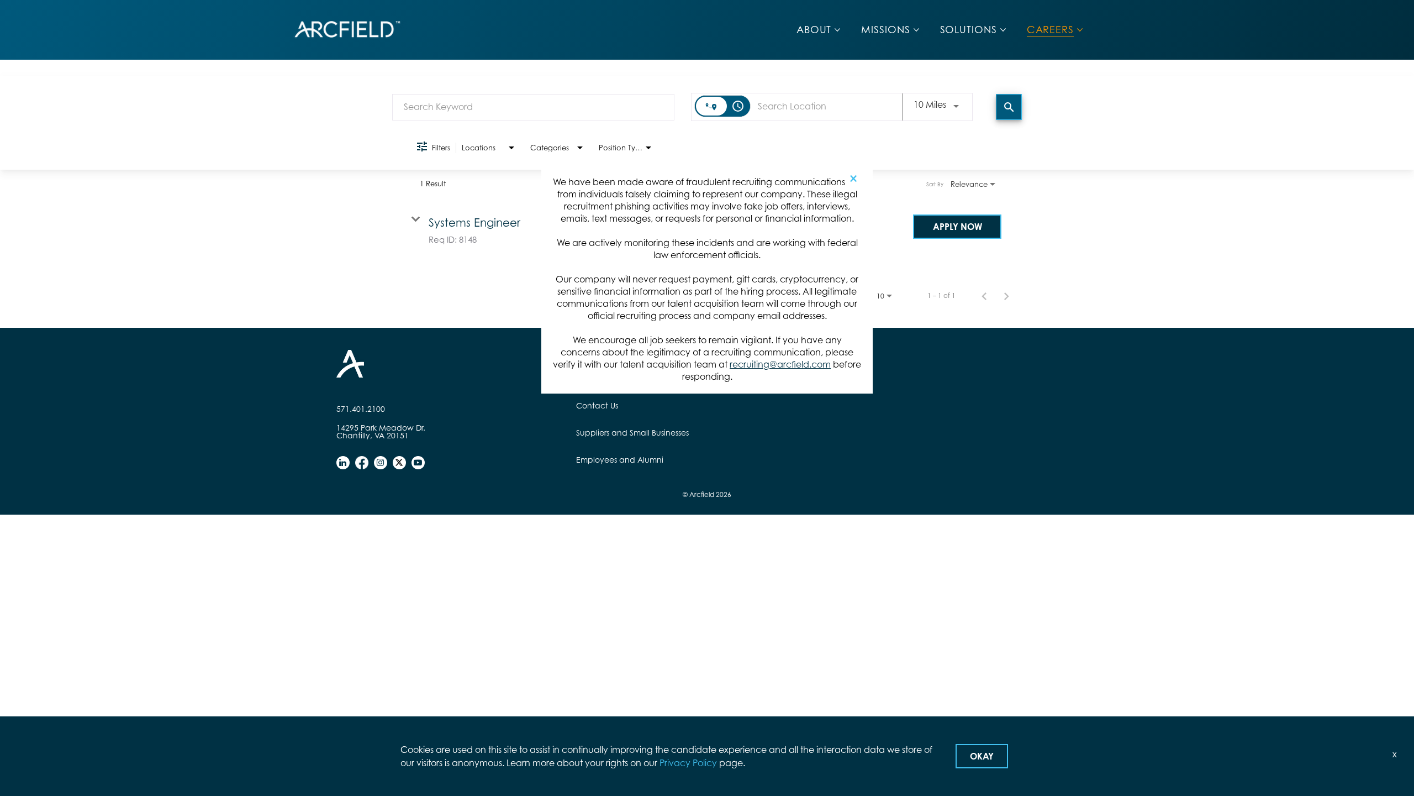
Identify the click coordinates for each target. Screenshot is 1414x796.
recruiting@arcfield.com (780, 364)
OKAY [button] (982, 756)
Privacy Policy (688, 762)
